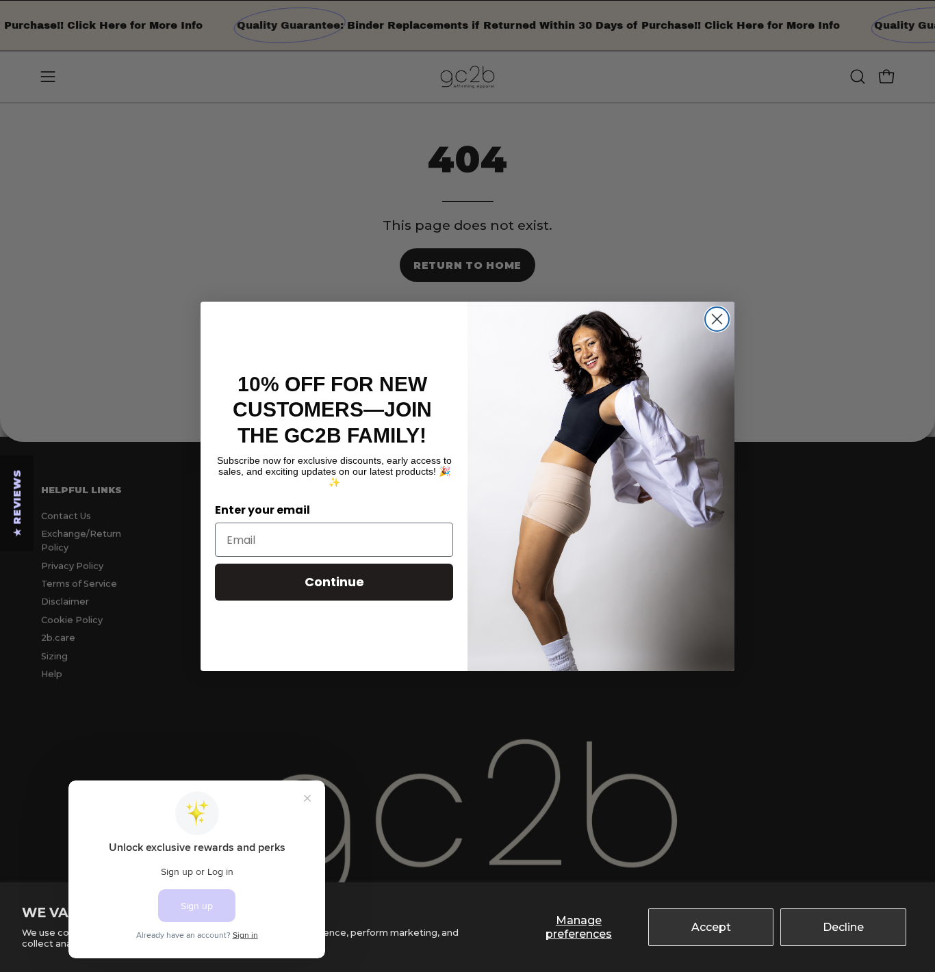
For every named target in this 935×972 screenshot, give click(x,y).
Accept (711, 927)
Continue (334, 581)
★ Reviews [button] (17, 502)
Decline (843, 927)
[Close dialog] (717, 319)
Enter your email (262, 510)
